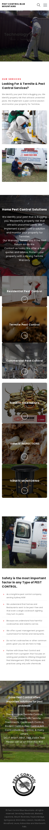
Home (13, 39)
